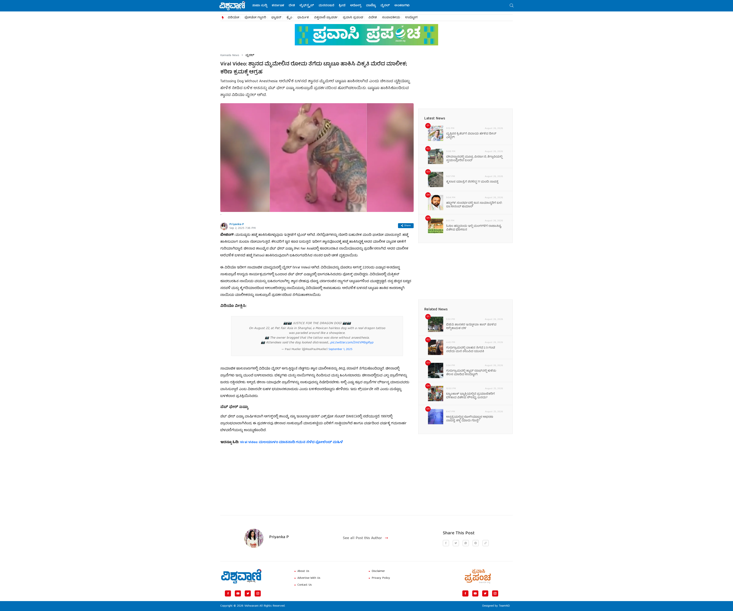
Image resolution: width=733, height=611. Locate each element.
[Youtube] (238, 593)
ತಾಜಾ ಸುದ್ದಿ (259, 5)
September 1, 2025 (340, 349)
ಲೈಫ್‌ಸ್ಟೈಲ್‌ (306, 5)
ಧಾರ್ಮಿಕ (303, 17)
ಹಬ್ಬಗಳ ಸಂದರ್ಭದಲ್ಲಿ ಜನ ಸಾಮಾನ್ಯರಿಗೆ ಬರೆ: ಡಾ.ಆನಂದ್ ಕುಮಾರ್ (474, 205)
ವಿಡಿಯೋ (233, 17)
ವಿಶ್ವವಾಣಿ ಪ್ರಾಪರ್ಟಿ (326, 17)
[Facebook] (228, 593)
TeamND (504, 606)
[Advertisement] (317, 478)
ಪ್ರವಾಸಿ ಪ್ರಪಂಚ (353, 17)
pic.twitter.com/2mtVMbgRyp (351, 343)
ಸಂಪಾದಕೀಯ (391, 17)
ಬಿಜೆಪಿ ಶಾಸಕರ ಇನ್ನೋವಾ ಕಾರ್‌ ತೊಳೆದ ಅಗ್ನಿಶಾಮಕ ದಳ (471, 326)
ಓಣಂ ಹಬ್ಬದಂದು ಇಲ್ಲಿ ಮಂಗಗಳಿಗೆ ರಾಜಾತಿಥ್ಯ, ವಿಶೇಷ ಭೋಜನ (474, 228)
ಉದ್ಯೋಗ (411, 17)
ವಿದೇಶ (372, 17)
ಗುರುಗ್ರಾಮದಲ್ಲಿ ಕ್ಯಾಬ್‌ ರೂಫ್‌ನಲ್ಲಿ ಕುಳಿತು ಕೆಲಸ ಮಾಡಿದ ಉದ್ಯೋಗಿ (471, 373)
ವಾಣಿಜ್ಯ (371, 5)
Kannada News (229, 55)
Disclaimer (378, 571)
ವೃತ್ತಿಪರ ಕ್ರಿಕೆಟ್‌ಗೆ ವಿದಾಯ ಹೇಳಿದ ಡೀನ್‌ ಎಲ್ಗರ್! (471, 135)
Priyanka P (236, 224)
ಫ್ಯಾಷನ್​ (276, 17)
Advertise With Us (308, 578)
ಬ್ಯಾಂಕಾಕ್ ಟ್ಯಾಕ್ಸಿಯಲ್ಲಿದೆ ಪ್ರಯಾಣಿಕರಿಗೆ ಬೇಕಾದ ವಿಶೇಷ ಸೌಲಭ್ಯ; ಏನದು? (470, 396)
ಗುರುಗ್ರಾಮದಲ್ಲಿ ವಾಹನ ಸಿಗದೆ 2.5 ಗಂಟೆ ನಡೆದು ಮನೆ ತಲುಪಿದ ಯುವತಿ (470, 349)
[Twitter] (248, 593)
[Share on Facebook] (446, 543)
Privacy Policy (381, 578)
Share (407, 225)
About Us (303, 571)
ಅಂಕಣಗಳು (402, 5)
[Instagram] (258, 593)
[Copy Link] (485, 543)
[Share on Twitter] (456, 543)
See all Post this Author (362, 538)
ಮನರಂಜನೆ (326, 5)
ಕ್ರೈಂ (289, 17)
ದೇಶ (292, 5)
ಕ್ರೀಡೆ (342, 5)
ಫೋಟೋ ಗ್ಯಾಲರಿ (255, 17)
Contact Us (304, 585)
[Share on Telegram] (476, 543)
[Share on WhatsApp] (466, 543)
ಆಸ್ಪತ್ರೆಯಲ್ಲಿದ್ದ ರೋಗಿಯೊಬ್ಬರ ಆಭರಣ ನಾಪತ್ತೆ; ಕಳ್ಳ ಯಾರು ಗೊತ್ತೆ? (469, 419)
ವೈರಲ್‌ (385, 5)
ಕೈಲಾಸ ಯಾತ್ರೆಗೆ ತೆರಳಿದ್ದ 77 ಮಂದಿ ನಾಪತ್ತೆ (472, 182)
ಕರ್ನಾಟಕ (278, 5)
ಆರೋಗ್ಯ (355, 5)
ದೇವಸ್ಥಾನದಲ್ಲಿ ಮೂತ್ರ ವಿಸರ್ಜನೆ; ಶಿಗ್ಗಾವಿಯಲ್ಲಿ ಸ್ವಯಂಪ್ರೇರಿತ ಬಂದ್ (474, 159)
